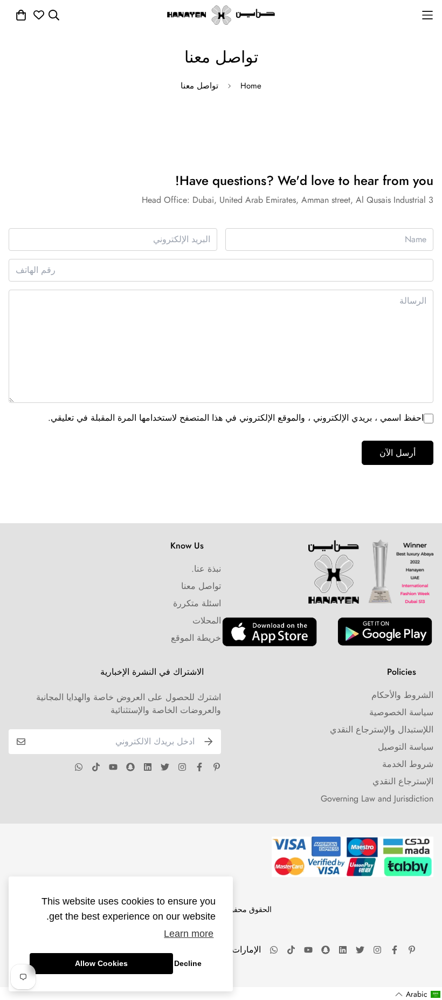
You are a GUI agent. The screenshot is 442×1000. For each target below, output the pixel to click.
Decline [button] (188, 963)
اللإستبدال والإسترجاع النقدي (381, 729)
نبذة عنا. (206, 569)
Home (250, 86)
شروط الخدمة (407, 764)
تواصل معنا (201, 586)
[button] (418, 994)
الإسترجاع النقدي (402, 781)
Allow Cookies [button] (101, 963)
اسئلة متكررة (197, 603)
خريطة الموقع (196, 638)
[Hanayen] (221, 15)
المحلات (206, 620)
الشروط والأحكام (402, 695)
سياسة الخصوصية (401, 712)
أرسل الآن (397, 453)
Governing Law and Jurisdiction (377, 798)
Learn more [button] (188, 933)
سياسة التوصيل (405, 747)
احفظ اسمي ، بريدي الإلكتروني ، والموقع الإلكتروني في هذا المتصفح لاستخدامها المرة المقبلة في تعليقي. (236, 418)
